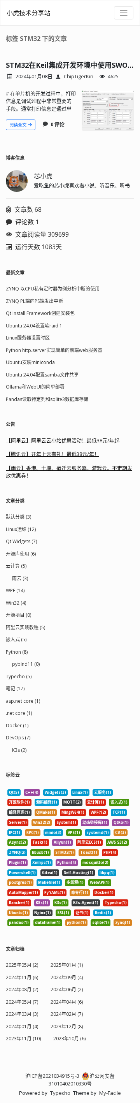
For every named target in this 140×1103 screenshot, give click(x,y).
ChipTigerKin (78, 76)
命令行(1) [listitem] (79, 892)
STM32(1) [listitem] (64, 852)
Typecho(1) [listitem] (116, 902)
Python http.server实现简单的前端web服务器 (54, 350)
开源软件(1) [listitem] (19, 802)
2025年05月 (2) (22, 965)
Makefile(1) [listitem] (49, 882)
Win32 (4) (16, 603)
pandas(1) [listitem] (19, 922)
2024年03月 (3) (22, 1014)
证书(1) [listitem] (82, 912)
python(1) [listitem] (76, 922)
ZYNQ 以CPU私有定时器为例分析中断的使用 (53, 288)
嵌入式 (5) (16, 639)
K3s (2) (19, 750)
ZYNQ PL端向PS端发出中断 (34, 301)
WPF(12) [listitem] (98, 812)
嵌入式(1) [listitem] (119, 802)
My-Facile (110, 1092)
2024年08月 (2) (22, 989)
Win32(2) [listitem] (41, 822)
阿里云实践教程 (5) (25, 627)
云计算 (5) (16, 566)
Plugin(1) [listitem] (17, 862)
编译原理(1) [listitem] (19, 812)
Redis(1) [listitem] (103, 912)
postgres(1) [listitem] (20, 882)
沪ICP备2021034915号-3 (52, 1075)
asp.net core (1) (23, 701)
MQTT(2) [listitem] (72, 802)
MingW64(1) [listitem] (72, 812)
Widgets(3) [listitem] (55, 792)
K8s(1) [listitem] (42, 902)
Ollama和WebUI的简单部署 (35, 386)
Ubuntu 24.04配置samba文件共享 (42, 374)
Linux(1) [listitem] (80, 792)
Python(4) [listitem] (66, 862)
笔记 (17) (15, 688)
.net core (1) (19, 713)
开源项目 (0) (18, 615)
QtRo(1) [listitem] (121, 822)
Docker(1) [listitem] (104, 892)
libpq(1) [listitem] (107, 872)
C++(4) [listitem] (31, 792)
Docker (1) (17, 725)
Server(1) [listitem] (18, 822)
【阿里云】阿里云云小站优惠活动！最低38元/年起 (62, 440)
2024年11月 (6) (22, 977)
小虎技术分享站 (28, 13)
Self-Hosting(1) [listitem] (78, 872)
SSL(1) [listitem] (63, 912)
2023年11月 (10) (23, 1038)
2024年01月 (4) (22, 1026)
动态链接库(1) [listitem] (94, 822)
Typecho (60, 1092)
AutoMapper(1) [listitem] (23, 892)
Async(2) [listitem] (17, 842)
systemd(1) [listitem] (97, 832)
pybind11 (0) (26, 664)
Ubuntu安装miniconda (30, 362)
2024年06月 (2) (67, 989)
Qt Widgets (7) (21, 541)
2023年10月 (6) (69, 1038)
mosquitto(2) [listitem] (95, 862)
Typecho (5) (19, 676)
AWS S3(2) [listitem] (117, 842)
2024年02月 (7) (67, 1014)
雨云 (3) (20, 578)
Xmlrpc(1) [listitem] (41, 862)
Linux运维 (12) (21, 529)
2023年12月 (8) (67, 1026)
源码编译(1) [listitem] (46, 802)
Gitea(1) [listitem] (50, 872)
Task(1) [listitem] (39, 842)
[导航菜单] (123, 12)
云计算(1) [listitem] (95, 802)
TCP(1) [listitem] (118, 812)
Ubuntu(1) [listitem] (18, 912)
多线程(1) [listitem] (75, 882)
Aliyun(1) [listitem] (62, 842)
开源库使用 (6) (21, 554)
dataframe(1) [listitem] (48, 922)
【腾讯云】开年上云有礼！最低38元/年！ (52, 453)
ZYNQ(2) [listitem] (17, 852)
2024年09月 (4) (67, 977)
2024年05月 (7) (22, 1002)
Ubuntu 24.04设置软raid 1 (34, 325)
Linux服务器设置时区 (28, 337)
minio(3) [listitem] (53, 832)
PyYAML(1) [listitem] (54, 892)
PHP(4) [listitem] (109, 852)
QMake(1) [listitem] (45, 812)
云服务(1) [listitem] (102, 792)
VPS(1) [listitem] (74, 832)
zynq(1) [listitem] (122, 922)
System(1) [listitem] (66, 822)
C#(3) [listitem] (120, 832)
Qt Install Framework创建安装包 (40, 313)
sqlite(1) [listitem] (100, 922)
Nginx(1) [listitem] (42, 912)
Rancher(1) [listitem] (19, 902)
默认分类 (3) (18, 517)
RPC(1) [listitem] (32, 832)
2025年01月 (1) (67, 965)
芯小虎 (43, 176)
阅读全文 (18, 125)
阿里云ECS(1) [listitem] (89, 842)
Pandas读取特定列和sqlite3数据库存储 (47, 399)
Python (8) (17, 652)
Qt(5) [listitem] (14, 792)
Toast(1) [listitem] (88, 852)
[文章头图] (108, 110)
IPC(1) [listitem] (14, 832)
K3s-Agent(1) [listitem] (85, 902)
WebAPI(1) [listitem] (100, 882)
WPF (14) (15, 590)
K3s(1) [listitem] (60, 902)
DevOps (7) (18, 737)
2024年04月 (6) (67, 1002)
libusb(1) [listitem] (40, 852)
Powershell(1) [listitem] (22, 872)
